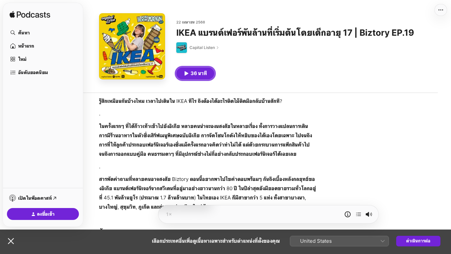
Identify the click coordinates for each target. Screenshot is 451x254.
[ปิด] (11, 241)
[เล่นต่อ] (359, 214)
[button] (43, 32)
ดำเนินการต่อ (418, 240)
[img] (30, 15)
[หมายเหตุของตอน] (348, 214)
